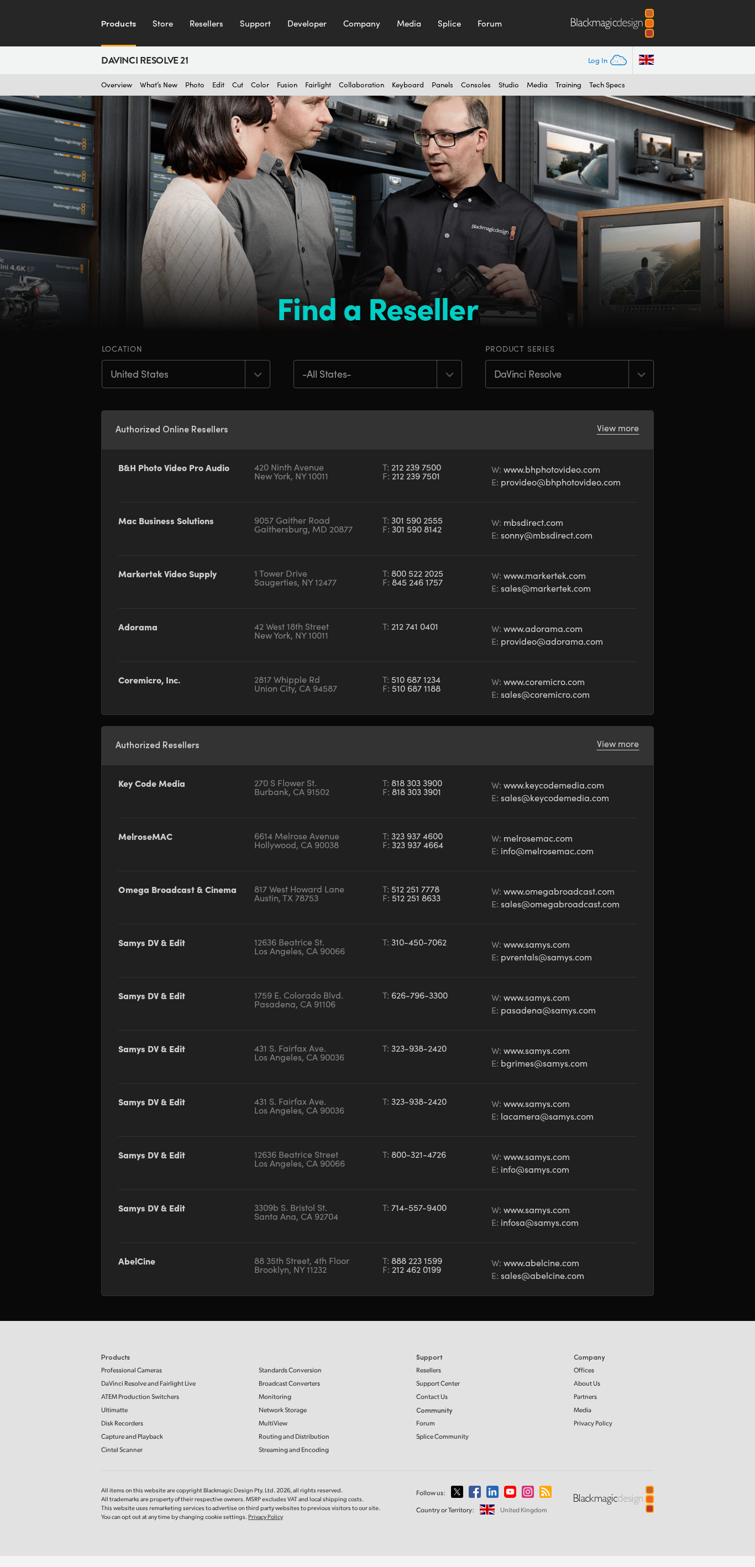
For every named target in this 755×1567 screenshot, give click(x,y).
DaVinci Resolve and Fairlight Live (148, 1383)
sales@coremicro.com (545, 694)
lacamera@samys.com (547, 1116)
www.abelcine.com (541, 1262)
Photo (195, 85)
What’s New (158, 85)
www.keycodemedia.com (554, 785)
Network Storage (283, 1410)
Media (409, 23)
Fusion (287, 85)
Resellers (206, 23)
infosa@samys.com (540, 1222)
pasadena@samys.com (548, 1010)
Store (163, 23)
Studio (509, 85)
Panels (442, 85)
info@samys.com (535, 1169)
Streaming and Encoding (294, 1449)
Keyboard (408, 85)
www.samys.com (537, 944)
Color (260, 85)
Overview (116, 85)
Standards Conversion (290, 1370)
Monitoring (275, 1396)
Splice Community (442, 1436)
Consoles (476, 85)
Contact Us (432, 1396)
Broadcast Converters (289, 1383)
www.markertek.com (545, 575)
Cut (237, 85)
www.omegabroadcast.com (559, 891)
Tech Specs (607, 85)
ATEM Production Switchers (140, 1396)
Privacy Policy (593, 1423)
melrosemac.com (538, 838)
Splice (449, 23)
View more (618, 427)
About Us (587, 1383)
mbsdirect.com (533, 522)
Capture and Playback (132, 1436)
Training (568, 85)
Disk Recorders (122, 1423)
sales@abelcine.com (542, 1275)
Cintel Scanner (122, 1449)
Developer (307, 23)
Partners (585, 1396)
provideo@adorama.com (552, 641)
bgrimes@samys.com (544, 1063)
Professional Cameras (131, 1370)
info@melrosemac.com (547, 850)
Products (118, 23)
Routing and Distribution (294, 1436)
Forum (490, 23)
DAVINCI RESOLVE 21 (144, 60)
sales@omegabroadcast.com (560, 904)
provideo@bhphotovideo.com (561, 482)
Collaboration (361, 85)
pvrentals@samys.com (546, 957)
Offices (584, 1370)
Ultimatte (114, 1410)
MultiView (273, 1423)
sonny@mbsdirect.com (547, 535)
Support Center (438, 1383)
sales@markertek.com (546, 588)
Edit (218, 85)
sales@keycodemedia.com (555, 797)
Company (361, 23)
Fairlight (318, 85)
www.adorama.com (543, 628)
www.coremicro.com (544, 681)
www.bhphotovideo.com (552, 469)
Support (255, 23)
